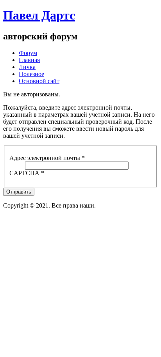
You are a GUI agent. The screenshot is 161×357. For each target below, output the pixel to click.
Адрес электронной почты (47, 158)
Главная (29, 60)
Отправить (18, 192)
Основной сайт (39, 81)
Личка (27, 67)
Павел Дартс (39, 15)
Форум (28, 53)
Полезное (31, 74)
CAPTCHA (26, 173)
